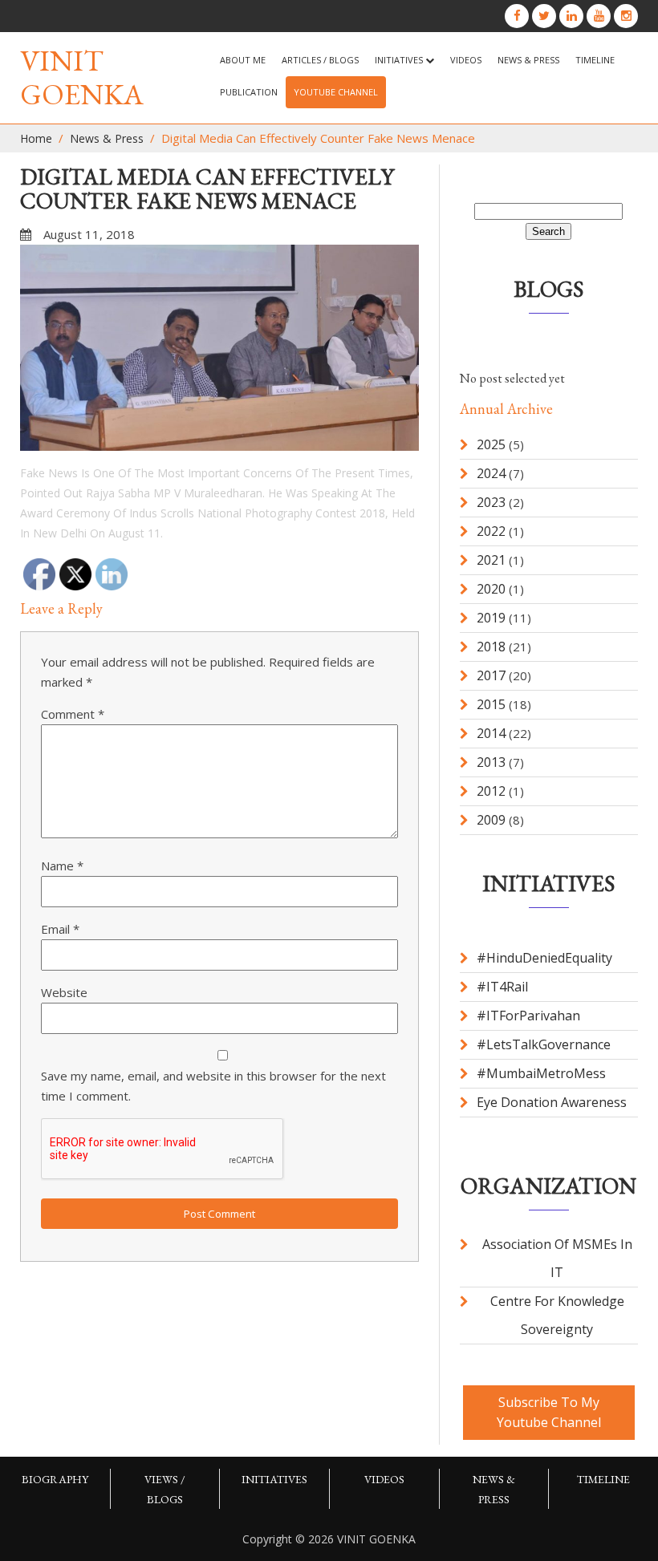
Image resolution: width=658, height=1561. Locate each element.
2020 (491, 589)
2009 (491, 820)
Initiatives (400, 60)
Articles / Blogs (320, 60)
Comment (72, 714)
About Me (243, 60)
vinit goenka (82, 77)
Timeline (595, 60)
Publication (249, 92)
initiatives (274, 1479)
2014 (491, 733)
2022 (491, 531)
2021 (491, 560)
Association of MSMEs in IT (557, 1258)
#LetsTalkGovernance (544, 1044)
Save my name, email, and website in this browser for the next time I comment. (213, 1086)
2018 (491, 646)
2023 (491, 502)
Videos (465, 60)
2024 (491, 473)
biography (55, 1479)
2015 (491, 704)
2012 (491, 791)
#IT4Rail (502, 986)
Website (64, 992)
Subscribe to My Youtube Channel (549, 1412)
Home (36, 138)
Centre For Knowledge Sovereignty (557, 1315)
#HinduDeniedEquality (544, 958)
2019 (491, 617)
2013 (491, 762)
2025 (491, 444)
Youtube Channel (336, 92)
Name (62, 866)
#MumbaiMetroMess (541, 1073)
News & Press (107, 138)
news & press (528, 60)
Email (60, 929)
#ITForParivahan (528, 1015)
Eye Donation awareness (552, 1102)
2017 (491, 675)
